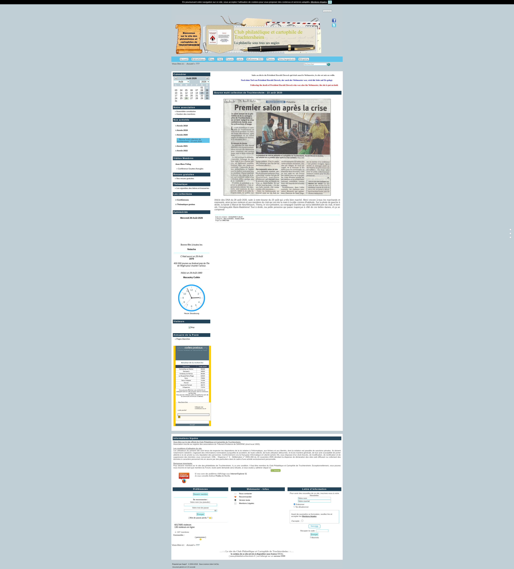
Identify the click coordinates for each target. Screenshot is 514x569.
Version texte (244, 500)
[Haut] (510, 229)
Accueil (190, 64)
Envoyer (200, 514)
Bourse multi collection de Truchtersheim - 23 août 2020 (189, 140)
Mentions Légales (246, 503)
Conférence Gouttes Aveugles (190, 169)
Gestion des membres (185, 114)
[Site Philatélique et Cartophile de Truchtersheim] (248, 54)
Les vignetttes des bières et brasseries (192, 188)
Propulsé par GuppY (179, 564)
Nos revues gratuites (185, 178)
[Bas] (510, 237)
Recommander (245, 497)
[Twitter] (334, 27)
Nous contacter (245, 493)
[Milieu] (510, 233)
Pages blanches (183, 339)
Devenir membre (200, 494)
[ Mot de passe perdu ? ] (200, 518)
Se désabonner (302, 507)
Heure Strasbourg (191, 313)
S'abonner (300, 504)
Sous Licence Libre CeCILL (209, 564)
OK (329, 2)
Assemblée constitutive (186, 111)
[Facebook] (334, 22)
